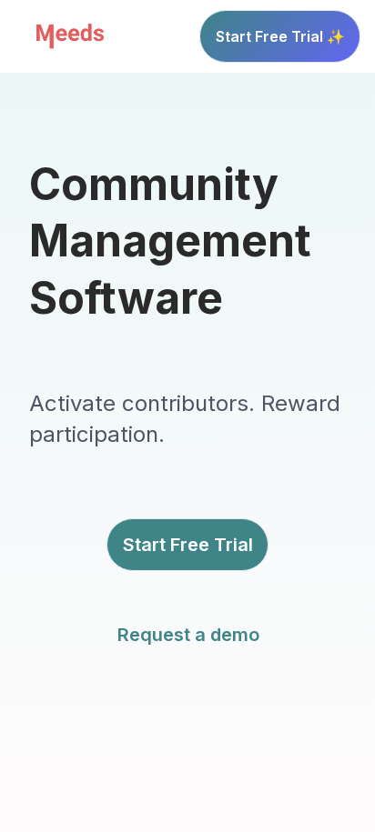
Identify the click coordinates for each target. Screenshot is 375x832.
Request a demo (188, 635)
